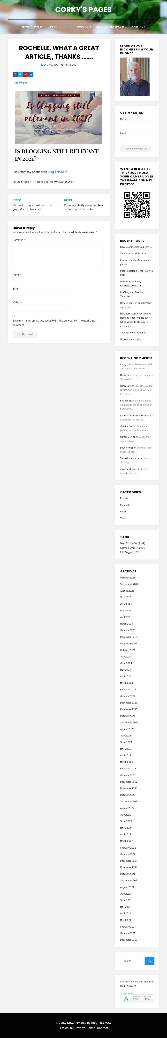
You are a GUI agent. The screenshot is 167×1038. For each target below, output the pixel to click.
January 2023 (127, 775)
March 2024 (126, 683)
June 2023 (126, 742)
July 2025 (125, 597)
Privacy (80, 1028)
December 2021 (128, 861)
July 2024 (125, 656)
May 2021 (125, 907)
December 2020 (128, 940)
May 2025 (125, 610)
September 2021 (129, 880)
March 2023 (126, 762)
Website (17, 302)
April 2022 (125, 834)
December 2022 (128, 782)
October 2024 (127, 650)
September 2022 (129, 801)
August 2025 (127, 590)
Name (17, 274)
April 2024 (125, 676)
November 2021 (128, 867)
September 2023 (129, 722)
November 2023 (128, 709)
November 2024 (128, 643)
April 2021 (125, 913)
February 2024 (128, 689)
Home (25, 26)
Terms (91, 1028)
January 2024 (127, 696)
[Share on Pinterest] (25, 74)
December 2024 (128, 637)
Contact (138, 26)
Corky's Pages (83, 10)
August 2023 (127, 729)
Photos (67, 26)
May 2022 (125, 828)
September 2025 (129, 584)
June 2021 (125, 900)
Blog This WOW (58, 172)
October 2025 (127, 577)
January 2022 (127, 854)
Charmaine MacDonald (132, 415)
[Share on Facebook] (15, 74)
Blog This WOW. (101, 1023)
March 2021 (126, 920)
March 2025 (126, 623)
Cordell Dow (126, 437)
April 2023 (125, 755)
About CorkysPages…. (111, 26)
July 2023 (125, 735)
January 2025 (127, 630)
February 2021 (128, 926)
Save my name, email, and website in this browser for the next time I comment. (55, 323)
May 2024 (125, 669)
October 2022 (127, 795)
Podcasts (84, 26)
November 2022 (128, 788)
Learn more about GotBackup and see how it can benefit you (137, 390)
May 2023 (125, 749)
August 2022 (127, 808)
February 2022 (128, 847)
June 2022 (126, 821)
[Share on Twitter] (20, 74)
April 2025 (125, 617)
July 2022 (125, 814)
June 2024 (126, 663)
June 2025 (126, 604)
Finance (124, 400)
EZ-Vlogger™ (129, 552)
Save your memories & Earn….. (136, 247)
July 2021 (125, 893)
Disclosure (66, 1028)
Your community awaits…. (133, 332)
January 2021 (127, 933)
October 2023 (127, 716)
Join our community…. (131, 339)
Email (17, 288)
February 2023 (128, 768)
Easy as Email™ (67, 181)
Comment (19, 240)
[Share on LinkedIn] (30, 74)
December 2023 (128, 702)
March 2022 (126, 841)
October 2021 (127, 874)
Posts (38, 26)
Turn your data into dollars (134, 253)
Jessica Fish (126, 426)
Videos (52, 26)
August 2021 (127, 887)
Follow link (21, 83)
